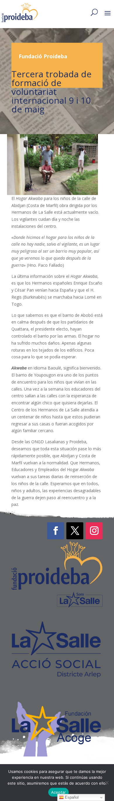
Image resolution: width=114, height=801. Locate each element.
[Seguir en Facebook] (55, 530)
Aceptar (58, 792)
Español (71, 797)
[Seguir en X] (74, 530)
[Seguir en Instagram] (94, 530)
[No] (107, 782)
